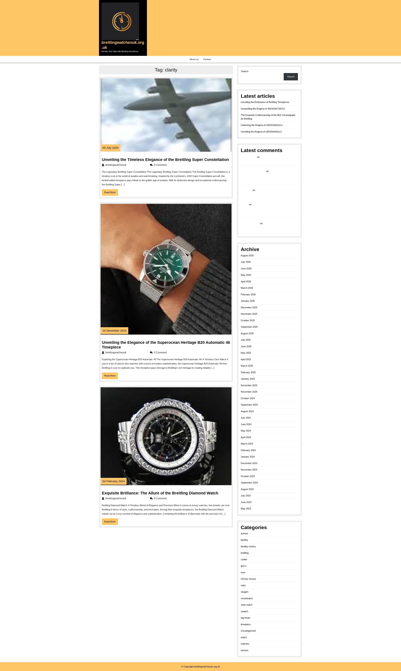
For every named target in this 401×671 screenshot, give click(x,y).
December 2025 (249, 307)
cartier (244, 559)
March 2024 (247, 443)
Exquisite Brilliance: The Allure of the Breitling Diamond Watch (160, 493)
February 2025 (248, 372)
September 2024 (249, 404)
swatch (244, 611)
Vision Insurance (250, 223)
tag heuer (245, 617)
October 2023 (248, 476)
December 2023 (249, 463)
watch (244, 637)
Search (244, 71)
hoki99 (244, 204)
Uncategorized (248, 630)
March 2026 (247, 288)
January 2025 (248, 378)
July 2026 (246, 262)
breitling (245, 553)
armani (244, 533)
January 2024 (248, 456)
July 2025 (246, 339)
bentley (244, 540)
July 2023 (246, 495)
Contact (207, 59)
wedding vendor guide (253, 171)
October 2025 (248, 320)
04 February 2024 (113, 481)
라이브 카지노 (248, 157)
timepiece (246, 624)
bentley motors (248, 546)
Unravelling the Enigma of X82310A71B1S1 (263, 108)
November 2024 (249, 391)
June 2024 (246, 424)
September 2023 (249, 482)
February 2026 (248, 294)
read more (246, 190)
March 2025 (247, 365)
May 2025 (246, 352)
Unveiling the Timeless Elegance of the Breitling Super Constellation (165, 159)
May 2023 (246, 508)
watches (245, 643)
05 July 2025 (110, 147)
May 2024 (246, 430)
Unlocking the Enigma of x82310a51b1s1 (262, 125)
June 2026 (246, 268)
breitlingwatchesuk (126, 165)
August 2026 (247, 255)
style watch (246, 604)
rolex (243, 585)
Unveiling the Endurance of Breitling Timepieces (265, 102)
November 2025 (249, 314)
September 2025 (249, 326)
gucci (243, 565)
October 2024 (248, 398)
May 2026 (246, 275)
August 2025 (247, 333)
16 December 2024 (114, 330)
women (244, 650)
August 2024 (247, 411)
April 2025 (246, 359)
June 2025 (246, 346)
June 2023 (246, 502)
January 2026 (248, 301)
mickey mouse (248, 578)
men (243, 572)
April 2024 (246, 437)
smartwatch (247, 598)
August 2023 (247, 489)
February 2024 (248, 450)
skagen (244, 591)
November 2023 (249, 469)
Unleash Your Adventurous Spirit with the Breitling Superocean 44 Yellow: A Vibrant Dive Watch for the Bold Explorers (269, 176)
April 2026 (246, 281)
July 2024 (246, 417)
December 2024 (249, 385)
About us (194, 59)
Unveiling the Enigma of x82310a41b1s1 (261, 131)
